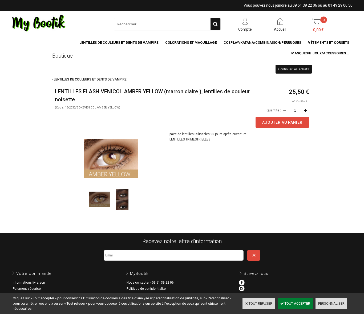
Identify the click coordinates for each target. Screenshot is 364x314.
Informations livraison (29, 282)
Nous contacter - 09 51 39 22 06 (150, 282)
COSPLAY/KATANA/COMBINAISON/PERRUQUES (262, 43)
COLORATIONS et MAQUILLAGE (191, 43)
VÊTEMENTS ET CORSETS (328, 43)
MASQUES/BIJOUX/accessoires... (320, 53)
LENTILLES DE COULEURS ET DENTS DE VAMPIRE (118, 43)
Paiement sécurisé (27, 289)
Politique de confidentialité (146, 289)
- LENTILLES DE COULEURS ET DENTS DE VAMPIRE (89, 79)
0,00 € (318, 30)
